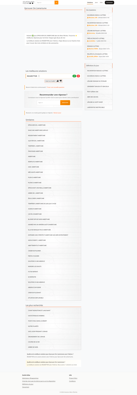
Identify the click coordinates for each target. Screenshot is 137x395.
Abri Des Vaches (92, 97)
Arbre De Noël (33, 347)
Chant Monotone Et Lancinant (39, 310)
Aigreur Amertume (34, 209)
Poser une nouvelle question (55, 87)
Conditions (72, 381)
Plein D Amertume (34, 177)
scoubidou (91, 41)
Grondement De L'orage (36, 337)
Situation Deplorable (35, 298)
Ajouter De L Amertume (36, 141)
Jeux (96, 2)
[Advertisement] (53, 22)
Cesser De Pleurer (34, 251)
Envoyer (65, 102)
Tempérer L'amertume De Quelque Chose (42, 204)
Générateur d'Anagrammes (30, 378)
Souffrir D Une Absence (36, 261)
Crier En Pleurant (34, 293)
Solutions (90, 2)
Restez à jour (57, 113)
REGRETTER (32, 76)
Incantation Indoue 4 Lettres (97, 23)
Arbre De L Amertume (35, 193)
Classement (25, 387)
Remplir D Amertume (35, 162)
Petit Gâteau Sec (92, 92)
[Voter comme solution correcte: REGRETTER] (74, 76)
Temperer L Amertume (35, 146)
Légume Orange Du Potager (97, 81)
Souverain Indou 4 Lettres (96, 15)
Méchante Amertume (35, 172)
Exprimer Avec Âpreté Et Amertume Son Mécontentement (48, 235)
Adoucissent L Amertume (37, 240)
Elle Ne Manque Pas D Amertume (39, 230)
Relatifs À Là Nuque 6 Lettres (97, 54)
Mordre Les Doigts (34, 266)
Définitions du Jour (27, 384)
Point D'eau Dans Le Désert (37, 321)
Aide (101, 2)
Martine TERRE (93, 49)
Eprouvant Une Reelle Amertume (39, 188)
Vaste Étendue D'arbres (36, 316)
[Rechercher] (56, 2)
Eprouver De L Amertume (36, 125)
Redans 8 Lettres (93, 46)
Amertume (31, 156)
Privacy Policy (73, 378)
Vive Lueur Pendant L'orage (37, 331)
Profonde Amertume (35, 151)
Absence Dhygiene (34, 287)
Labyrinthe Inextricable (95, 107)
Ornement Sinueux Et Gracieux (98, 86)
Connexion (109, 2)
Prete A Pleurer (33, 256)
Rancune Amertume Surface (38, 130)
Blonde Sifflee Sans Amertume (39, 219)
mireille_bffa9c (93, 56)
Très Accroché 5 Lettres (95, 38)
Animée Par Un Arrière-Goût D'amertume (42, 224)
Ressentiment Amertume (36, 135)
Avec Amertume (33, 167)
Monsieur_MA (92, 17)
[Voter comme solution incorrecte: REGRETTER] (78, 76)
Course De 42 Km (33, 342)
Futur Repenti (33, 272)
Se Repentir (32, 277)
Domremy (91, 33)
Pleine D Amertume (34, 183)
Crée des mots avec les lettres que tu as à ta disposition (38, 381)
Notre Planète (33, 326)
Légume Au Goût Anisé (95, 102)
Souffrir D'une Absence (36, 282)
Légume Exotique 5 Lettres (96, 31)
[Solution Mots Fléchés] (28, 2)
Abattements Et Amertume (37, 245)
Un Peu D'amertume (35, 214)
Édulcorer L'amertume (36, 198)
